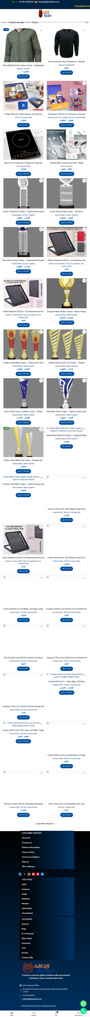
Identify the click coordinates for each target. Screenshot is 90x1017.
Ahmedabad (27, 913)
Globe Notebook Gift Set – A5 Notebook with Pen (23, 312)
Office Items (27, 938)
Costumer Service (32, 833)
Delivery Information (31, 847)
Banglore (26, 899)
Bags (24, 929)
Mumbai (25, 904)
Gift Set (18, 117)
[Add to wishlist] (41, 31)
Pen (82, 264)
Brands (25, 953)
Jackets (27, 69)
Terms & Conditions (30, 857)
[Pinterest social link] (38, 874)
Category (27, 919)
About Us (26, 838)
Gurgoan (26, 889)
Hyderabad (27, 908)
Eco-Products (28, 934)
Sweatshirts (70, 65)
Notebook (76, 264)
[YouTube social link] (33, 874)
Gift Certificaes (28, 867)
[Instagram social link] (29, 874)
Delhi (24, 884)
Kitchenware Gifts (23, 166)
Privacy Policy (28, 852)
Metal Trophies (72, 315)
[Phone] (83, 1011)
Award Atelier (17, 215)
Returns (25, 862)
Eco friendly (63, 117)
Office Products (67, 166)
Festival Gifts (27, 117)
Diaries (51, 264)
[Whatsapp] (83, 1003)
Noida (24, 894)
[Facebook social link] (20, 874)
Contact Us (27, 843)
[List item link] (44, 995)
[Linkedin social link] (42, 874)
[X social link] (24, 874)
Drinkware (26, 943)
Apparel (20, 69)
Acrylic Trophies (29, 215)
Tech (24, 948)
